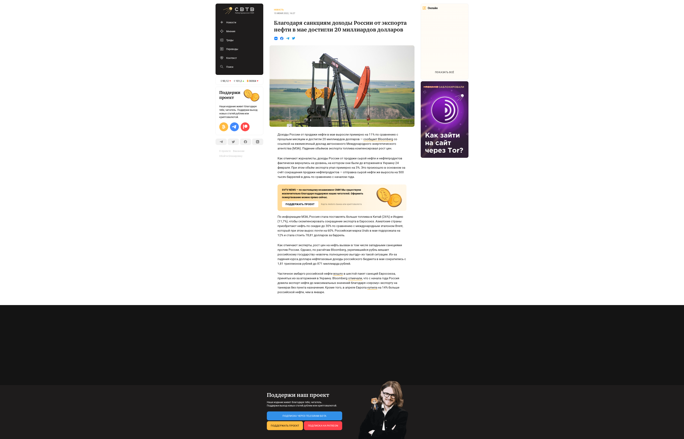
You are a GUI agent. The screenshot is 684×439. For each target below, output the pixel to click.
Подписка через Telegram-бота (304, 415)
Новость (279, 10)
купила (372, 287)
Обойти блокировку (230, 156)
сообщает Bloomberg (378, 139)
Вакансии (238, 151)
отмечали (355, 278)
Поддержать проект (285, 425)
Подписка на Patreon (323, 425)
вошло (338, 273)
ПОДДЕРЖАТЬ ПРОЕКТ (300, 204)
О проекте (225, 151)
